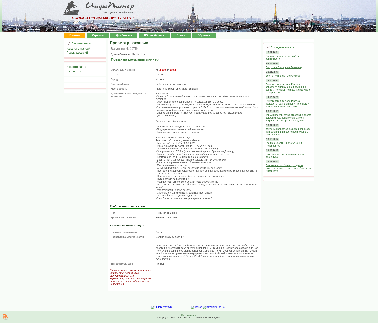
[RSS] (5, 317)
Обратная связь (189, 315)
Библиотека (74, 71)
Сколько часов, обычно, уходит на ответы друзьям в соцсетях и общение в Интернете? (288, 168)
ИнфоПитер (109, 5)
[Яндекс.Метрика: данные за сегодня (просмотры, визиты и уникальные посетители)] (162, 307)
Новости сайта (76, 66)
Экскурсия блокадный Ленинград (284, 67)
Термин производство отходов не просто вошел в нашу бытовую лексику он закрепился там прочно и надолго (288, 118)
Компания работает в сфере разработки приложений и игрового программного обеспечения (288, 132)
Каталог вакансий (78, 48)
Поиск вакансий (77, 52)
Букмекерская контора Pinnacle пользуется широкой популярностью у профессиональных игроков (287, 104)
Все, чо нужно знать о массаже (283, 75)
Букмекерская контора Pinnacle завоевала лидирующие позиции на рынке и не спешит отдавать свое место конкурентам (288, 88)
